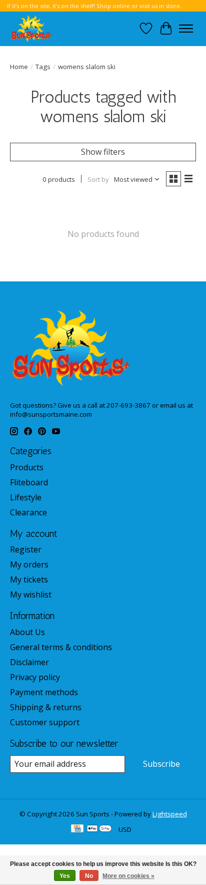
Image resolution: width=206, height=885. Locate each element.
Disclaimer (29, 662)
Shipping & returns (46, 707)
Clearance (28, 512)
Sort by (98, 179)
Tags (43, 66)
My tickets (29, 579)
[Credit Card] (77, 829)
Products (27, 467)
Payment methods (44, 692)
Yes (65, 875)
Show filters (103, 151)
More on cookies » (128, 875)
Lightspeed (169, 813)
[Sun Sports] (31, 29)
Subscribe (161, 763)
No (89, 875)
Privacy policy (35, 677)
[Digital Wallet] (99, 829)
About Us (27, 632)
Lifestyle (26, 497)
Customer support (45, 722)
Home (19, 66)
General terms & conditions (61, 647)
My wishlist (31, 594)
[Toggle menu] (186, 29)
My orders (29, 564)
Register (26, 549)
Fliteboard (29, 482)
